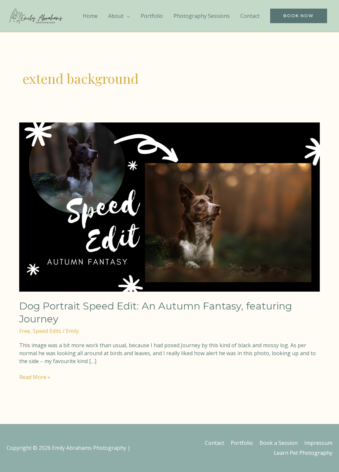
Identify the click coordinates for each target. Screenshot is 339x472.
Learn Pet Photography (303, 452)
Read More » (34, 377)
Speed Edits (47, 331)
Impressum (318, 443)
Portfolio (242, 443)
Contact (214, 443)
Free (24, 331)
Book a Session (279, 443)
